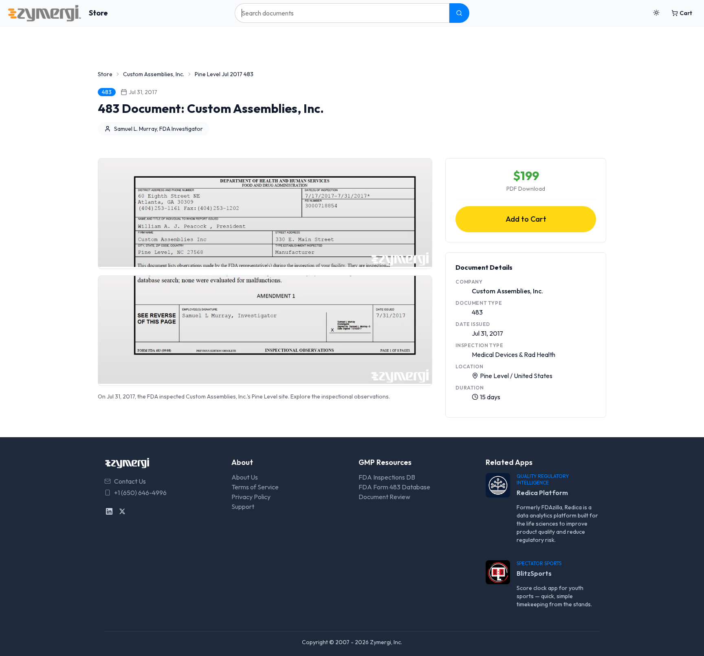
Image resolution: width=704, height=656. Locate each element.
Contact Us (130, 481)
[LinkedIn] (109, 511)
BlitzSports (534, 573)
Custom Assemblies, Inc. (153, 74)
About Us (244, 477)
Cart (686, 13)
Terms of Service (255, 487)
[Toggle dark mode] (656, 13)
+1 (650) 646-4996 (140, 493)
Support (242, 506)
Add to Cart (526, 219)
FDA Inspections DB (387, 477)
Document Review (384, 497)
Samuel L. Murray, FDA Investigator (158, 128)
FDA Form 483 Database (394, 487)
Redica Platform (542, 493)
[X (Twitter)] (122, 511)
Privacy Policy (251, 497)
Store (98, 13)
